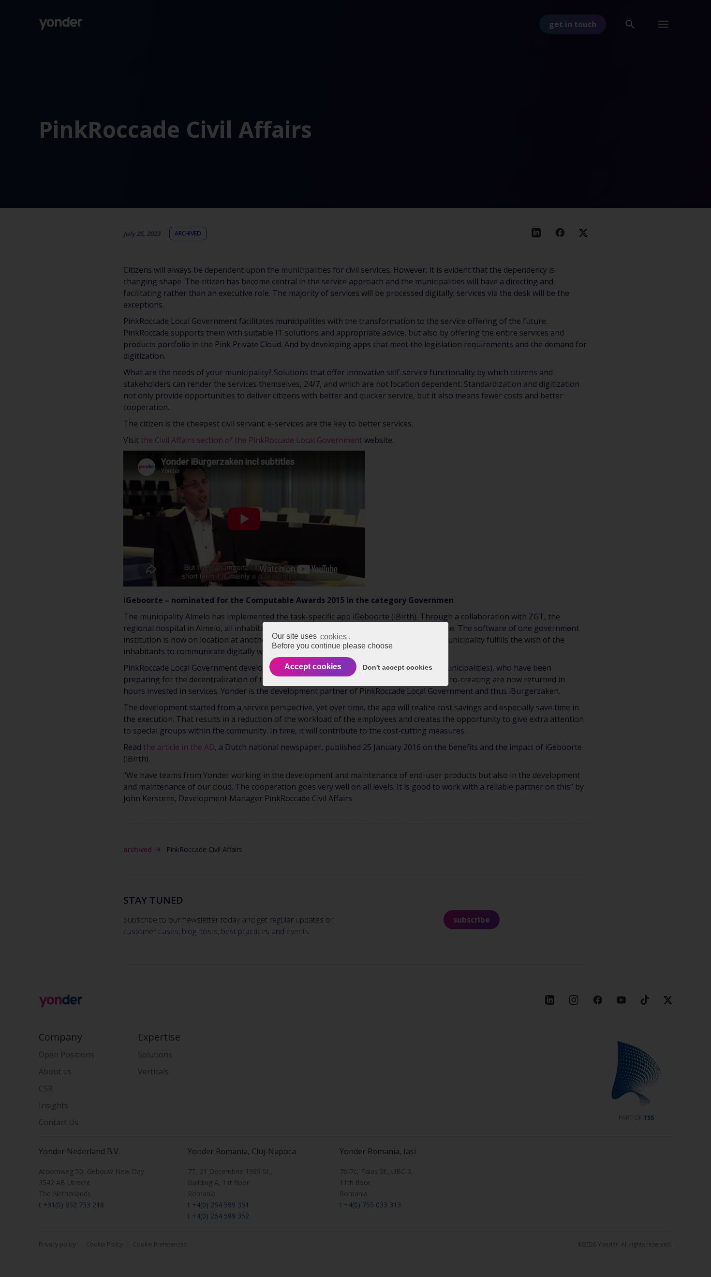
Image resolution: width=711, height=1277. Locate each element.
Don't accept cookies (397, 667)
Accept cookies (312, 666)
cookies (333, 636)
